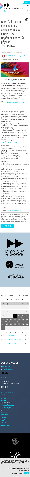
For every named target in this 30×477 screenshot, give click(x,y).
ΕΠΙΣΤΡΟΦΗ (7, 226)
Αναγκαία (14, 473)
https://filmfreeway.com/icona (9, 142)
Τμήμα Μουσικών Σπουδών (8, 369)
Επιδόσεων (21, 473)
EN (27, 5)
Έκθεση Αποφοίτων (14, 343)
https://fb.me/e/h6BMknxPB (17, 210)
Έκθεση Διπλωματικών (15, 339)
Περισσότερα (4, 466)
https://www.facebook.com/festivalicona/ (11, 209)
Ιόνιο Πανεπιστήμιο (6, 366)
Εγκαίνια (11, 335)
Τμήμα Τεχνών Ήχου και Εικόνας (9, 368)
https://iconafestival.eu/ (15, 81)
